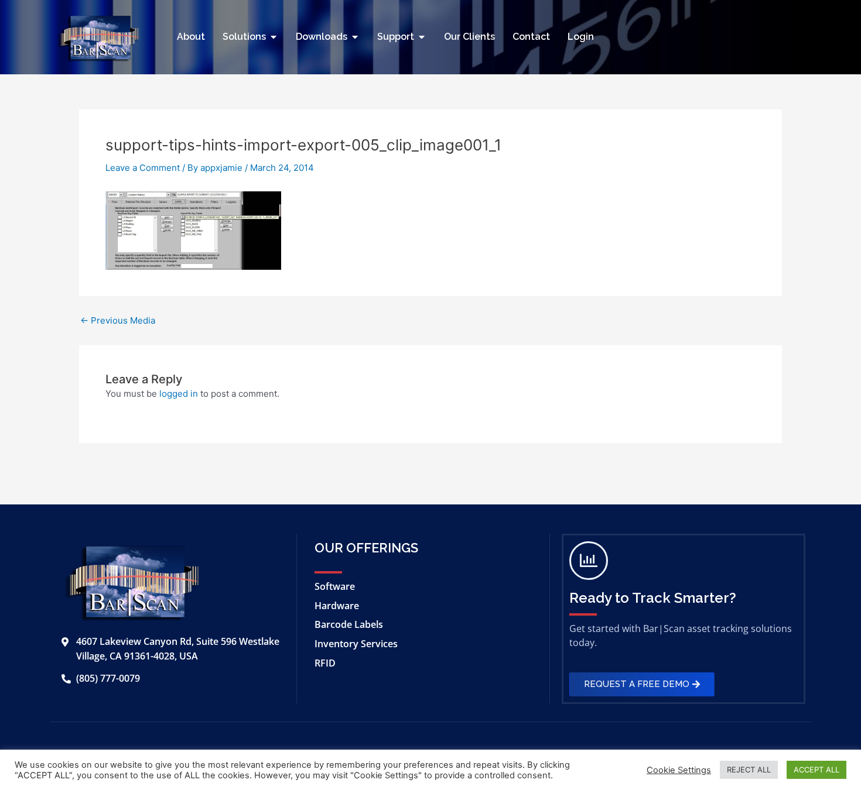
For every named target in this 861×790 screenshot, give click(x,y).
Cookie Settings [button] (679, 770)
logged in (178, 393)
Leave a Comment (142, 167)
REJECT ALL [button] (749, 769)
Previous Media (117, 320)
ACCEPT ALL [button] (816, 769)
